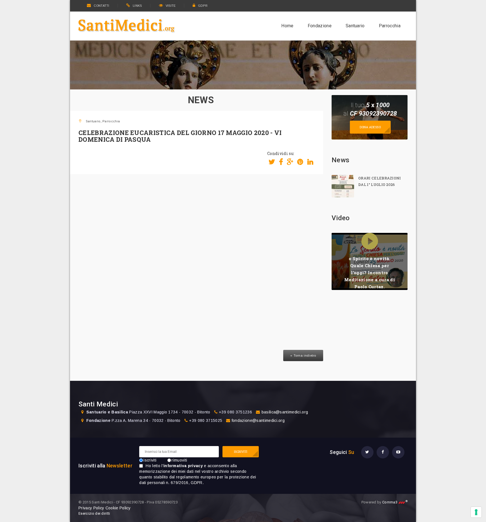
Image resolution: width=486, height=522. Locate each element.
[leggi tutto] (343, 186)
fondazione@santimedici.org (258, 420)
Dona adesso (370, 127)
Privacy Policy (91, 508)
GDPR (203, 5)
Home (287, 25)
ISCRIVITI (241, 451)
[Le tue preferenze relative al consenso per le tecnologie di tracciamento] (476, 512)
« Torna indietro (303, 355)
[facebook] (383, 452)
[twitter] (367, 452)
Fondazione (320, 25)
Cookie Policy (117, 508)
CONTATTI (101, 5)
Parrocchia (389, 25)
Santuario (355, 25)
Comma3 (395, 502)
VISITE (171, 5)
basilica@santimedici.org (285, 412)
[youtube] (398, 452)
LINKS (137, 5)
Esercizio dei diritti (94, 513)
